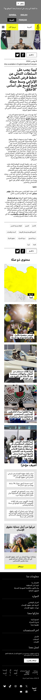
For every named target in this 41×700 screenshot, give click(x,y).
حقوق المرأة (11, 238)
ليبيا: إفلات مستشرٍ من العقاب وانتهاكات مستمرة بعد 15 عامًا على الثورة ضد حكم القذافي (21, 375)
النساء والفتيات (11, 232)
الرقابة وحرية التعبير (16, 226)
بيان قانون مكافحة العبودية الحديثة (26, 588)
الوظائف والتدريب (31, 660)
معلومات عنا (32, 576)
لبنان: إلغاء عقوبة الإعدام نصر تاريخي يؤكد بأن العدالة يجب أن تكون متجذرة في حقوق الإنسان (20, 475)
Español (12, 15)
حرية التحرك (21, 238)
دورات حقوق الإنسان (31, 608)
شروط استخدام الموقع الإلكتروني (24, 672)
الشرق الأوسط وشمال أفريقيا (27, 232)
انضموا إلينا (35, 620)
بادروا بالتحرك (34, 622)
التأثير (31, 333)
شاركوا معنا (33, 613)
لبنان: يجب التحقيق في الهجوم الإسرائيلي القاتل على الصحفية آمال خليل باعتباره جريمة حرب (20, 493)
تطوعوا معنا (35, 625)
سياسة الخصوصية (35, 672)
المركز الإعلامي (33, 602)
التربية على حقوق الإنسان (30, 605)
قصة (34, 244)
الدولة (31, 295)
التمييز (27, 226)
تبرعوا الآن (20, 566)
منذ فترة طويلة (13, 198)
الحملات (36, 639)
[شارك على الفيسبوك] (23, 55)
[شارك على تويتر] (17, 55)
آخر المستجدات (31, 630)
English (24, 15)
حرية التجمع (32, 238)
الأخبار (34, 226)
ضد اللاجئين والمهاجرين (19, 214)
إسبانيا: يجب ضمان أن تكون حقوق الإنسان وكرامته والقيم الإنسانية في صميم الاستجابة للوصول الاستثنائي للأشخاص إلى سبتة (21, 514)
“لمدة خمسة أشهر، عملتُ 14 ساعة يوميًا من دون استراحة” (21, 484)
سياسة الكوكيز (15, 672)
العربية (11, 20)
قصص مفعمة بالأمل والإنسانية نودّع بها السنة (22, 336)
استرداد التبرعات (5, 672)
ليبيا (28, 244)
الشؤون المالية (34, 591)
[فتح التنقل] (3, 27)
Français (23, 20)
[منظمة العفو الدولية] (38, 27)
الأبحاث (36, 642)
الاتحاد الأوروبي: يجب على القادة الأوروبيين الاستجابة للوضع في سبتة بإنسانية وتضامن (20, 503)
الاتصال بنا (35, 583)
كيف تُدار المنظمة (32, 585)
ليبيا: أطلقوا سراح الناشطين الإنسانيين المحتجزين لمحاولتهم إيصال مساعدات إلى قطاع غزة (20, 415)
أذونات (10, 672)
